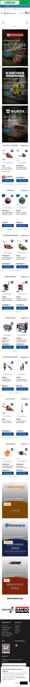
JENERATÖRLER (10, 318)
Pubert (6, 297)
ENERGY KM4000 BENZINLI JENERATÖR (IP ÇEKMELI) (23, 340)
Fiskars (6, 377)
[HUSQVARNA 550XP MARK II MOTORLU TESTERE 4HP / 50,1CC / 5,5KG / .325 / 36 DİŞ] (22, 155)
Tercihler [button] (16, 683)
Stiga (3, 256)
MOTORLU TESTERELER (10, 145)
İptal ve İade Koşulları (7, 634)
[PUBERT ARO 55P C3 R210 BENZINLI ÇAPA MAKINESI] (9, 286)
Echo (6, 580)
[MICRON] (22, 610)
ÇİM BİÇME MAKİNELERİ (10, 235)
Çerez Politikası (6, 636)
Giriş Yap (17, 629)
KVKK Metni (5, 626)
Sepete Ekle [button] (7, 180)
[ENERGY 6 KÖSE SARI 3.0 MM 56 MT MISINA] (22, 200)
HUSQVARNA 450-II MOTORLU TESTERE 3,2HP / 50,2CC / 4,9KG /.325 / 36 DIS (7, 168)
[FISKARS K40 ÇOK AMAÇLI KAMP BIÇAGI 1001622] (9, 367)
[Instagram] (16, 645)
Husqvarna (5, 166)
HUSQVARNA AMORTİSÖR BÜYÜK (21, 466)
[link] (15, 3)
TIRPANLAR (10, 190)
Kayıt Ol (17, 627)
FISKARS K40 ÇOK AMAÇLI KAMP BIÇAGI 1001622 (9, 380)
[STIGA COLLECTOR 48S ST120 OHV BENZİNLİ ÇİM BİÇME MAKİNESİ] (8, 245)
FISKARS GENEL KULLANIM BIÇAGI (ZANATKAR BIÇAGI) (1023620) (23, 380)
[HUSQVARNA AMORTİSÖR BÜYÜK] (22, 453)
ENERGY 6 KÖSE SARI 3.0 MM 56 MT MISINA (22, 213)
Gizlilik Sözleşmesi (6, 627)
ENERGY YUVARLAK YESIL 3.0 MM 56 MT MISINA (7, 213)
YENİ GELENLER (10, 444)
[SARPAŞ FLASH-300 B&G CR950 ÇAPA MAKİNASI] (24, 286)
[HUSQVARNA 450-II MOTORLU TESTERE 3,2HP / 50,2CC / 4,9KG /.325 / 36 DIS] (8, 155)
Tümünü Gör (24, 145)
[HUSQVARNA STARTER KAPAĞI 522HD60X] (8, 453)
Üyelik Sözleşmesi (6, 632)
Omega (6, 338)
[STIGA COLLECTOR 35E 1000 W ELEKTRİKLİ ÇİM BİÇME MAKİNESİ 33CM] (22, 245)
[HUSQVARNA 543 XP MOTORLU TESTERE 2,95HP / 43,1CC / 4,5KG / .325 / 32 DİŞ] (22, 408)
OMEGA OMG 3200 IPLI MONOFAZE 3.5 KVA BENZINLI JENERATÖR (9, 340)
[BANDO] (8, 610)
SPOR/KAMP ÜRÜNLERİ (10, 357)
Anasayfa (17, 626)
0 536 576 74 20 (9, 9)
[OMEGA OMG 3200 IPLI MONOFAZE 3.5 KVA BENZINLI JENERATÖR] (9, 327)
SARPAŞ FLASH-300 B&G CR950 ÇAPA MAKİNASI (23, 299)
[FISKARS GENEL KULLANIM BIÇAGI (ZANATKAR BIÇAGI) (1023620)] (24, 367)
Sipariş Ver (8, 54)
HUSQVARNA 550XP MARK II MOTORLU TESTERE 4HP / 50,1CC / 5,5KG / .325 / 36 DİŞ (22, 168)
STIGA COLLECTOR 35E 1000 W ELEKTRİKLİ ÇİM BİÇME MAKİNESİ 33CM (22, 258)
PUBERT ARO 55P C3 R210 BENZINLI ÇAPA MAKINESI (9, 299)
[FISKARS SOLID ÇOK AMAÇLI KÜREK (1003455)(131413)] (8, 408)
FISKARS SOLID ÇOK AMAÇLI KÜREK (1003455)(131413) (7, 421)
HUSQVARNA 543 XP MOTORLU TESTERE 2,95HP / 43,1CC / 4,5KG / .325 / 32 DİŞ (21, 421)
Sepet (16, 632)
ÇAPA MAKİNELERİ (10, 277)
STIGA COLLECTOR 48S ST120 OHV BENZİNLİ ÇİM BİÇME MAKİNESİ (7, 258)
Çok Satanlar (10, 399)
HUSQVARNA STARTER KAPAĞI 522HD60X (8, 466)
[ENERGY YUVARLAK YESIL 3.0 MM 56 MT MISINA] (8, 200)
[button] (2, 13)
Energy (4, 211)
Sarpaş (20, 297)
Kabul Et (24, 683)
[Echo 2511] (15, 22)
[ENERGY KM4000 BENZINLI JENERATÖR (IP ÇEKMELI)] (24, 327)
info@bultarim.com (20, 9)
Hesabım (17, 631)
